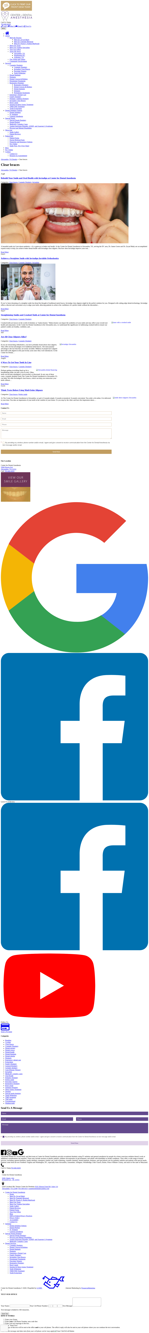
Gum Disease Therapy (13, 1070)
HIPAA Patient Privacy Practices (21, 1216)
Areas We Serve (15, 51)
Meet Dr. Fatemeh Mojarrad (23, 42)
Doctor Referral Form (17, 140)
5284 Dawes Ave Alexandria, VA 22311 (8, 468)
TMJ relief (8, 1099)
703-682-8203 (6, 24)
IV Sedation (14, 114)
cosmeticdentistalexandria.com (38, 1188)
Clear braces (13, 182)
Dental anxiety (10, 1048)
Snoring (8, 1091)
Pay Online (13, 144)
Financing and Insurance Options (21, 142)
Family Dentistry (15, 97)
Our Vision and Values (17, 59)
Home (12, 1194)
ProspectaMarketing (88, 1288)
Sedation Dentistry (11, 1087)
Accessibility (14, 1220)
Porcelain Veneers (20, 71)
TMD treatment (10, 1097)
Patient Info (9, 136)
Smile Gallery (14, 132)
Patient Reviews (15, 134)
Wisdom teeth (10, 1103)
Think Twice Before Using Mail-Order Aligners (22, 390)
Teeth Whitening (19, 73)
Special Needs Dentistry (18, 120)
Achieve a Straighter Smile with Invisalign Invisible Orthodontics (30, 258)
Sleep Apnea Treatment (13, 1089)
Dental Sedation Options (13, 110)
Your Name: (5, 1306)
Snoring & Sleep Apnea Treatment (21, 104)
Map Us (13, 26)
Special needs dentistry (13, 1093)
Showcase (8, 130)
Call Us (5, 26)
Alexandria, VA (19, 53)
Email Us (20, 26)
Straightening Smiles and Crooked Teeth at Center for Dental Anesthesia (33, 315)
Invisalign (35, 182)
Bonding (8, 1040)
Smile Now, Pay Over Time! (19, 146)
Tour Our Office (15, 49)
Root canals (9, 1086)
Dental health (9, 1052)
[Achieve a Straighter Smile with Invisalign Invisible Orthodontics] (28, 299)
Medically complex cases (13, 1074)
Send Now (56, 452)
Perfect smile (22, 394)
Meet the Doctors (15, 38)
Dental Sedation (15, 112)
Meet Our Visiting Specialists (20, 47)
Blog (7, 148)
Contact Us (13, 154)
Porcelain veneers (11, 1082)
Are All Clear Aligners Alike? (14, 337)
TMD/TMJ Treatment (17, 106)
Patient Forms (14, 138)
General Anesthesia (16, 116)
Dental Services (10, 1243)
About (7, 36)
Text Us (28, 26)
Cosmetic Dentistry (16, 65)
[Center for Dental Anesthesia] (17, 20)
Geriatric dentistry (11, 1068)
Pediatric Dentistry (11, 1078)
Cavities (8, 1042)
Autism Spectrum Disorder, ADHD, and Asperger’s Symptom (31, 1239)
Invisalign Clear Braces (22, 69)
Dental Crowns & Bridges (19, 79)
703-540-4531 (23, 1188)
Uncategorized (10, 1101)
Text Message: (68, 1306)
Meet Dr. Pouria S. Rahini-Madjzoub (26, 44)
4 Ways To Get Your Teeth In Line (16, 362)
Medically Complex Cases (19, 124)
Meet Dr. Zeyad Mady (21, 40)
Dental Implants (15, 75)
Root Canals (14, 103)
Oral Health (9, 1076)
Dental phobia (10, 1056)
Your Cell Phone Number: (39, 1306)
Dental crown (10, 1050)
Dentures (13, 77)
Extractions (9, 1062)
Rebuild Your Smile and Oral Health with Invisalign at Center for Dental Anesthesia (38, 178)
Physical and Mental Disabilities (21, 128)
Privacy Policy (15, 1218)
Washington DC (19, 55)
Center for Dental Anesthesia (15, 1192)
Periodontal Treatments (17, 81)
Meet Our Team (15, 46)
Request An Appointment (18, 156)
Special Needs (10, 118)
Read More (5, 252)
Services (8, 63)
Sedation (8, 1224)
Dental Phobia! (15, 122)
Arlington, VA (19, 57)
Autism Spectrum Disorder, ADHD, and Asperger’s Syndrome (31, 126)
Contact (8, 152)
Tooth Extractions (16, 108)
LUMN (39, 1288)
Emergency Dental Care (18, 95)
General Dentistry (11, 1066)
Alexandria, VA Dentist (9, 159)
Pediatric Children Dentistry (19, 99)
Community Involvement (18, 61)
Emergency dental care (13, 1060)
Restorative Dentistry (17, 83)
